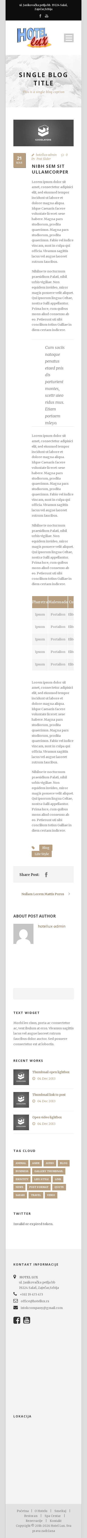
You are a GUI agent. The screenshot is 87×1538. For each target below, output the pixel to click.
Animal (21, 1163)
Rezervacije (34, 1521)
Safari (20, 1195)
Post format (38, 1187)
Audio (50, 1163)
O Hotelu (41, 1511)
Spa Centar (53, 1516)
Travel (36, 1195)
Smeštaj (60, 1511)
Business (22, 1171)
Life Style (42, 854)
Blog (46, 848)
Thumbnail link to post (49, 1095)
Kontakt (56, 1521)
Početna (23, 1511)
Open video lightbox (47, 1117)
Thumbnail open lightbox (51, 1072)
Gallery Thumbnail (48, 1171)
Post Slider (44, 159)
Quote (59, 1187)
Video (51, 1195)
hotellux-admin (46, 155)
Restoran (30, 1516)
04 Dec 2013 (46, 1079)
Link (58, 1179)
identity (22, 1179)
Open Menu (69, 38)
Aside (36, 1163)
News (19, 1187)
